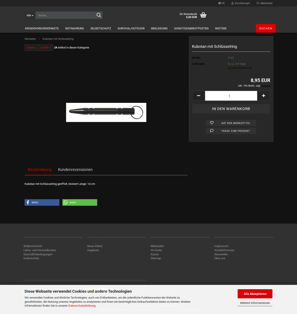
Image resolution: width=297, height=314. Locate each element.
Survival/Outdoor (131, 28)
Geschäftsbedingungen (37, 254)
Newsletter (221, 254)
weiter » (31, 47)
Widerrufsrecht (32, 246)
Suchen (265, 28)
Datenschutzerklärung (81, 305)
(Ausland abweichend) (240, 68)
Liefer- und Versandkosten (39, 250)
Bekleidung (159, 28)
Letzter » (45, 47)
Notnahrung (74, 28)
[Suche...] (99, 15)
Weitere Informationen (255, 303)
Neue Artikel (94, 246)
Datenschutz (31, 258)
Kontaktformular (224, 250)
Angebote (93, 250)
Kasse (155, 254)
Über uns (219, 258)
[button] (221, 3)
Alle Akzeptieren (255, 294)
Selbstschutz (100, 28)
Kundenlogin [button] (242, 3)
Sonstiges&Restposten (191, 28)
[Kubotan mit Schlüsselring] (106, 102)
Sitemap (156, 258)
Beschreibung (40, 169)
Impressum (221, 246)
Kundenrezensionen (75, 169)
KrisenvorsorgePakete (42, 28)
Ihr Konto (156, 250)
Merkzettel (265, 3)
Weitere (221, 28)
